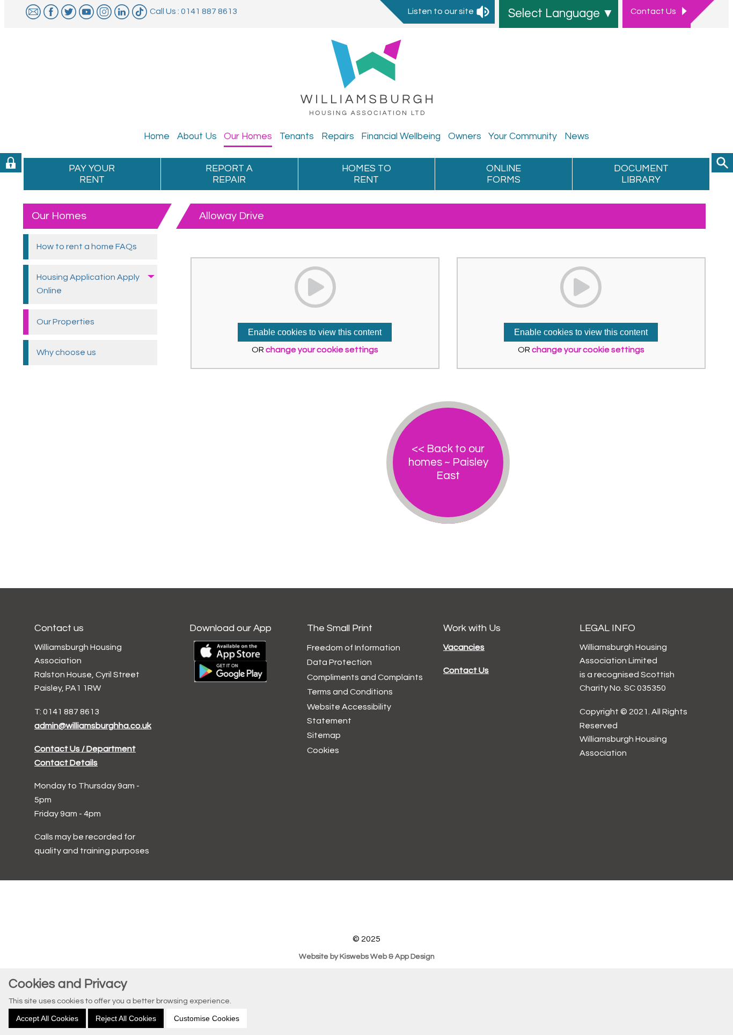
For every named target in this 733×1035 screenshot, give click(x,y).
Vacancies (464, 647)
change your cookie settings (322, 349)
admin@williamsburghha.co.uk (92, 725)
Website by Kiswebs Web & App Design (367, 956)
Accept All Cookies (47, 1018)
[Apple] (230, 650)
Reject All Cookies (126, 1018)
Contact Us (466, 670)
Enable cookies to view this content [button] (315, 332)
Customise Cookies (206, 1018)
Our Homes (59, 216)
